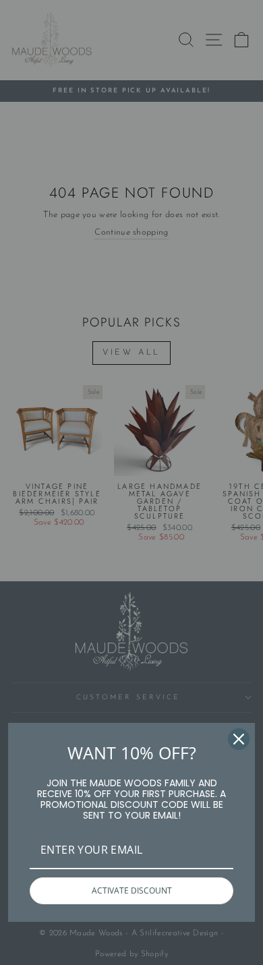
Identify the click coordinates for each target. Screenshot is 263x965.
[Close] (239, 739)
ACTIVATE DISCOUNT (132, 890)
